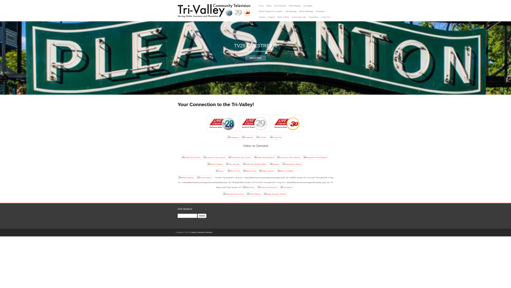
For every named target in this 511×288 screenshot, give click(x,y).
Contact (262, 17)
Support (271, 17)
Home (261, 6)
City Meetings (291, 11)
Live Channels (280, 6)
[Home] (215, 17)
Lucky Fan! (325, 17)
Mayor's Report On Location (271, 11)
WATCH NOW (255, 58)
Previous (3, 58)
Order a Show (283, 17)
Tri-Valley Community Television (200, 232)
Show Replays (295, 6)
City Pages (307, 6)
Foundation (313, 17)
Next (507, 58)
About (269, 6)
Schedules (320, 11)
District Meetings (306, 11)
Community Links (299, 17)
